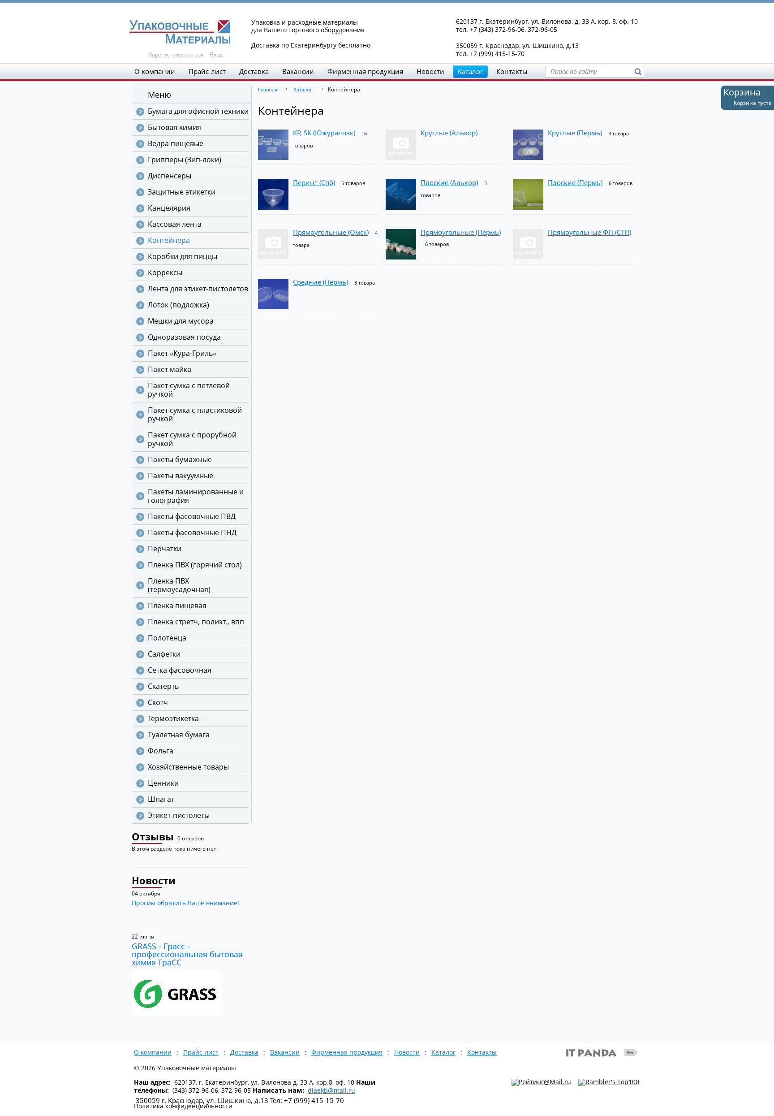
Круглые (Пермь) (575, 132)
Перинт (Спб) (314, 182)
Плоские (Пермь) (575, 182)
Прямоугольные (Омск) (331, 232)
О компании (153, 1052)
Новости (154, 880)
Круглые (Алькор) (449, 132)
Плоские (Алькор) (449, 182)
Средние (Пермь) (320, 281)
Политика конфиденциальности (183, 1106)
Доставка (244, 1052)
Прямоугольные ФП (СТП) (589, 232)
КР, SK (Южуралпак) (324, 132)
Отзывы (153, 836)
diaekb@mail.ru (331, 1090)
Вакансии (285, 1052)
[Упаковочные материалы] (387, 32)
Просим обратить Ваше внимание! (185, 903)
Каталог (470, 71)
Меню (159, 94)
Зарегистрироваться (176, 54)
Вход (216, 54)
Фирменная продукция (347, 1052)
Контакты (482, 1052)
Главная (267, 89)
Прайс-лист (201, 1052)
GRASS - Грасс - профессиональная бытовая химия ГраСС (187, 954)
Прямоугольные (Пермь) (461, 232)
